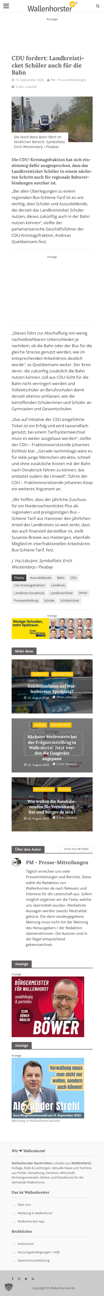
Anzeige (40, 725)
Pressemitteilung (26, 601)
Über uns (24, 1204)
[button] (8, 1287)
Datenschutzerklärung (34, 1260)
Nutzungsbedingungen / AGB (38, 1252)
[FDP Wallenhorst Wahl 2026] (52, 628)
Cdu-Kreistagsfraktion (29, 585)
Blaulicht (40, 674)
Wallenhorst (81, 1163)
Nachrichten (62, 674)
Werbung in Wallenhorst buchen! (36, 1120)
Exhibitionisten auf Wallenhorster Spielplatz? (52, 686)
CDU (73, 578)
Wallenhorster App (31, 1221)
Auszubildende (40, 578)
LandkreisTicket (61, 593)
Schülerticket (69, 601)
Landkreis (58, 585)
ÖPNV (83, 593)
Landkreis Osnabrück (29, 593)
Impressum (26, 1243)
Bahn (61, 578)
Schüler (49, 601)
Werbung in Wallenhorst (35, 1213)
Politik (64, 789)
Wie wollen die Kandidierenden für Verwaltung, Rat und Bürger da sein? (52, 804)
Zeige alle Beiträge (76, 849)
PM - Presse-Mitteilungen (69, 80)
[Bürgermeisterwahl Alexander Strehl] (52, 32)
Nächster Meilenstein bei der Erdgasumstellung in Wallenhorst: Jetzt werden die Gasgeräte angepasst (52, 745)
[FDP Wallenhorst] (52, 289)
